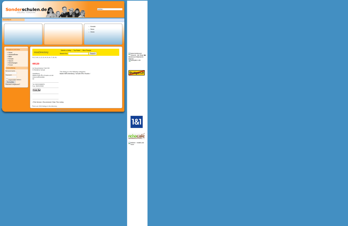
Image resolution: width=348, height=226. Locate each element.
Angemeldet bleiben (14, 79)
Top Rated (76, 50)
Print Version (37, 102)
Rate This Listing (57, 102)
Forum (10, 65)
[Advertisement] (137, 94)
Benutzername (10, 71)
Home (92, 32)
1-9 (36, 57)
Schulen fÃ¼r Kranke (83, 73)
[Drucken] (36, 90)
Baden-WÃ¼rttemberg (67, 73)
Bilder (10, 56)
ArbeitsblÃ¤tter (13, 54)
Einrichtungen (12, 63)
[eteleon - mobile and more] (137, 144)
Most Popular (87, 50)
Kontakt (93, 26)
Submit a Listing (66, 50)
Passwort (8, 75)
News (92, 29)
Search (10, 61)
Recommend (47, 102)
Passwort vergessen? (12, 84)
